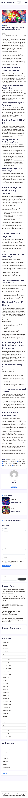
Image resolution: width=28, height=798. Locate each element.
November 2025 (7, 669)
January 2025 (6, 698)
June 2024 (5, 719)
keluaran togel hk (21, 461)
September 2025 (7, 674)
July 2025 (5, 680)
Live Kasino (6, 755)
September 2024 (7, 710)
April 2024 (5, 725)
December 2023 (7, 737)
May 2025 (5, 686)
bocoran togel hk (20, 459)
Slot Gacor (5, 761)
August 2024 (6, 713)
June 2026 (5, 648)
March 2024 (6, 728)
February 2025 (6, 695)
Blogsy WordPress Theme (18, 795)
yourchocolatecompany (8, 2)
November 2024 (7, 704)
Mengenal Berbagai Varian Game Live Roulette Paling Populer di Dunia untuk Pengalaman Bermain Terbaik (12, 612)
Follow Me (14, 487)
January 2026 (6, 663)
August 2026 (6, 642)
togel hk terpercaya (7, 465)
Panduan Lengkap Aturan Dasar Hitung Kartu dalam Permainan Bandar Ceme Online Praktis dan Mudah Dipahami (13, 591)
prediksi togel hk (13, 463)
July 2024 (5, 716)
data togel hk (6, 461)
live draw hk (5, 463)
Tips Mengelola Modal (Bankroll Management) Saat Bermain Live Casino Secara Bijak (12, 605)
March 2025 (6, 692)
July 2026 (5, 645)
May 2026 (5, 651)
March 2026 (6, 657)
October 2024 (6, 707)
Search (4, 576)
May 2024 (5, 722)
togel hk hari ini (22, 463)
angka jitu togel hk (11, 459)
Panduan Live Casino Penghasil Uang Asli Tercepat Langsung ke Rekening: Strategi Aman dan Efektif (12, 620)
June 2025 (5, 683)
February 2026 (6, 660)
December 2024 (7, 701)
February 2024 (6, 731)
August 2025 (6, 677)
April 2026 (5, 654)
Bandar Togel (6, 750)
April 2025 (5, 689)
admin (9, 33)
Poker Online (6, 758)
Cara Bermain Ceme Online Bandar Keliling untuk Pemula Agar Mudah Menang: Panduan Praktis (13, 598)
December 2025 (7, 666)
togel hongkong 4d (17, 465)
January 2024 (6, 734)
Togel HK (5, 764)
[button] (19, 2)
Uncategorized (6, 767)
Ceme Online (6, 752)
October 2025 (6, 671)
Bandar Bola (6, 747)
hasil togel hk (13, 461)
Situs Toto (4, 773)
